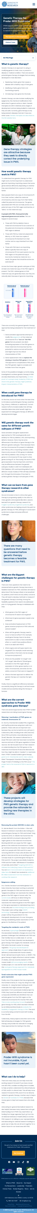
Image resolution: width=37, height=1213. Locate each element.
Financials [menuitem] (29, 1186)
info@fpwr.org (26, 1201)
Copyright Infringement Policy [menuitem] (25, 1206)
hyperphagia (14, 931)
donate (5, 1098)
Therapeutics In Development (16, 37)
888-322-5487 (13, 1201)
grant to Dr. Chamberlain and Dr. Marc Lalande (17, 757)
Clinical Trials (10, 42)
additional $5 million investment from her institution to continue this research (18, 874)
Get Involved (18, 1153)
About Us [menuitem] (19, 1183)
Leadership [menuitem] (20, 1186)
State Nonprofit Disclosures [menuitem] (22, 1204)
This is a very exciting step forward (13, 1002)
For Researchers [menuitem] (10, 1186)
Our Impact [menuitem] (27, 1183)
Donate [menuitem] (18, 1192)
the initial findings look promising (23, 908)
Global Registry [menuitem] (18, 1189)
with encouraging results (19, 962)
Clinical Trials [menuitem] (7, 1189)
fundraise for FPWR (16, 1098)
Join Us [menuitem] (32, 1189)
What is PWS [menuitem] (10, 1183)
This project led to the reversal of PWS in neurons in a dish (18, 764)
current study (6, 898)
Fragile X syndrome (8, 505)
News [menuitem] (27, 1189)
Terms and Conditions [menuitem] (10, 1206)
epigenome (17, 337)
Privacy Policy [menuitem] (11, 1204)
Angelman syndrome (22, 505)
